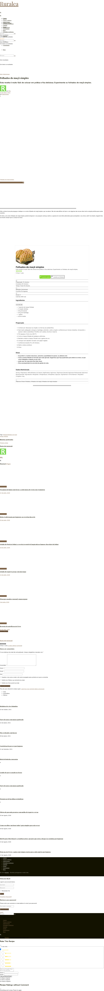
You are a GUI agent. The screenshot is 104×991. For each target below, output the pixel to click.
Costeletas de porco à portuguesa (11, 746)
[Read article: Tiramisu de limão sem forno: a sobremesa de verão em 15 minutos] (52, 476)
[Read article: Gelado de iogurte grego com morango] (52, 558)
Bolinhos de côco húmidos (9, 706)
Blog (4, 50)
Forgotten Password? (6, 897)
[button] (16, 271)
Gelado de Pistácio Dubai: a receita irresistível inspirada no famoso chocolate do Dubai (29, 544)
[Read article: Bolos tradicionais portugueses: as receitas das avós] (52, 503)
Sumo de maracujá (6, 641)
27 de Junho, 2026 (5, 493)
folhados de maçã (12, 435)
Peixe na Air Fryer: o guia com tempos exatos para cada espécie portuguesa (25, 852)
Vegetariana (6, 45)
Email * (2, 974)
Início (1, 74)
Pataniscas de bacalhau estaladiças (11, 799)
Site (1, 674)
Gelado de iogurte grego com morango (13, 572)
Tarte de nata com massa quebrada (11, 720)
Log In (1, 912)
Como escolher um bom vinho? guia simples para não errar (20, 825)
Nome (2, 668)
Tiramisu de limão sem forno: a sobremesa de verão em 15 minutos (22, 490)
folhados (5, 435)
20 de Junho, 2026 (5, 520)
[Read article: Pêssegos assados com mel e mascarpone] (52, 585)
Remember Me (6, 891)
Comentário (3, 665)
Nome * (2, 973)
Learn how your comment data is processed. (32, 689)
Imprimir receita (46, 277)
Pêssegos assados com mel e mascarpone (13, 599)
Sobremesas (6, 27)
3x (21, 304)
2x (19, 304)
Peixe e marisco (7, 20)
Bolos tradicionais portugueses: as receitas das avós (17, 517)
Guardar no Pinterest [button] (58, 277)
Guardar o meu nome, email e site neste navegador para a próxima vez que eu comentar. (25, 677)
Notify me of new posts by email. (10, 683)
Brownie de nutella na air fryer (10, 626)
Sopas (4, 27)
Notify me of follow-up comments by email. (13, 680)
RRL (9, 91)
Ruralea (2, 38)
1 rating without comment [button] (15, 646)
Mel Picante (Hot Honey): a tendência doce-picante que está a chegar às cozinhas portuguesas (31, 839)
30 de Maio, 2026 (5, 629)
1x (17, 304)
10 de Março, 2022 (5, 93)
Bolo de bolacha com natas (9, 759)
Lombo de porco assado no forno (11, 773)
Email (2, 671)
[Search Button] (14, 40)
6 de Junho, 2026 (4, 602)
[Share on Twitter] (23, 182)
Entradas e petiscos (8, 32)
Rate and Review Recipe (6, 976)
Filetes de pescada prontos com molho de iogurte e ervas (19, 812)
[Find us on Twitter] (0, 13)
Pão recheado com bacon (8, 733)
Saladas (5, 25)
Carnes (5, 19)
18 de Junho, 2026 (5, 547)
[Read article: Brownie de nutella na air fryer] (52, 612)
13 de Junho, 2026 (5, 575)
